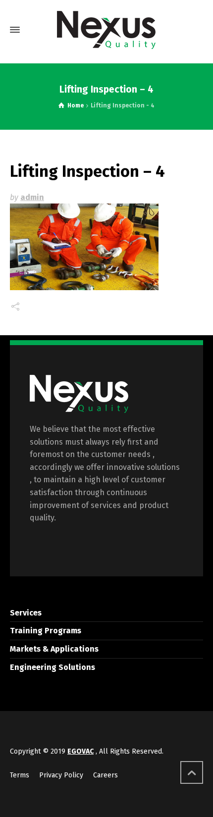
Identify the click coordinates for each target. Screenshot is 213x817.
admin (32, 197)
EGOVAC (80, 751)
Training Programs (45, 630)
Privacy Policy (61, 775)
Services (26, 612)
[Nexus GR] (106, 30)
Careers (105, 775)
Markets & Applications (54, 649)
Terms (19, 775)
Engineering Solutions (52, 667)
